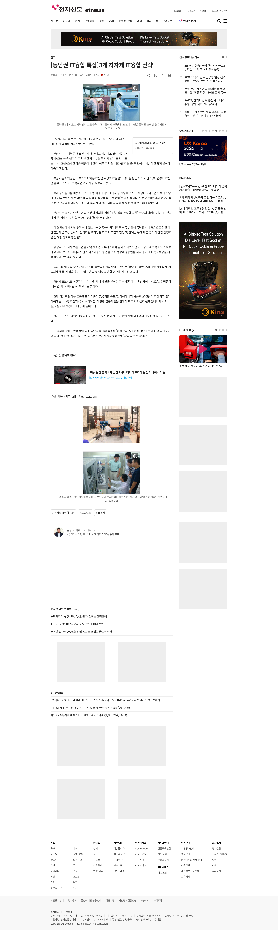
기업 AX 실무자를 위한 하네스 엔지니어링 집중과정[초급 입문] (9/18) (89, 715)
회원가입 (223, 10)
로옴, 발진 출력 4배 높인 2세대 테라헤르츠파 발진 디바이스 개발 (127, 372)
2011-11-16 (97, 75)
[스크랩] (155, 75)
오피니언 (168, 21)
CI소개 (215, 865)
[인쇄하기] (169, 75)
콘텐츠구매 (163, 859)
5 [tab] (216, 131)
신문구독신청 (164, 848)
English (177, 10)
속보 (53, 848)
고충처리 (185, 876)
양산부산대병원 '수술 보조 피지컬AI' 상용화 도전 (94, 534)
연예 (95, 848)
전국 (53, 57)
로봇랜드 (86, 512)
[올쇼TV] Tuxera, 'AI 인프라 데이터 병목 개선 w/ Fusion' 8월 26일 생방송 (203, 188)
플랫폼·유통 (125, 21)
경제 (111, 21)
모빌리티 (90, 21)
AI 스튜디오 (119, 854)
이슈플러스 (119, 848)
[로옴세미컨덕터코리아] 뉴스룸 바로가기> (111, 377)
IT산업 (101, 512)
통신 (101, 21)
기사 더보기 (87, 530)
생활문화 (97, 865)
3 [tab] (209, 131)
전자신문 (216, 848)
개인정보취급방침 (190, 871)
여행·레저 (98, 871)
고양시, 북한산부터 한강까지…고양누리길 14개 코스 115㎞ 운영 (205, 67)
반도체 (66, 21)
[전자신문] (78, 8)
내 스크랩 (162, 872)
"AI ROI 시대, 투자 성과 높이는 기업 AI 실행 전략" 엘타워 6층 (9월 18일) (90, 708)
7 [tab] (223, 131)
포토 (95, 854)
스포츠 (76, 876)
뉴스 (53, 842)
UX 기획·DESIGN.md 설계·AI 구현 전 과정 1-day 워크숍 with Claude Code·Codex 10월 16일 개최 (106, 700)
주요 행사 (186, 131)
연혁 (214, 859)
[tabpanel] (203, 91)
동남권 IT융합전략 (146, 148)
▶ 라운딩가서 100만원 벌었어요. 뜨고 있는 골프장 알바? (82, 631)
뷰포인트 (118, 865)
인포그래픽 (119, 871)
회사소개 (68, 911)
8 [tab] (226, 131)
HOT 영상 (186, 330)
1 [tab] (223, 57)
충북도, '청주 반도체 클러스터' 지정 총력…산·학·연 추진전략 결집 (205, 113)
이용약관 (185, 865)
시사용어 (139, 859)
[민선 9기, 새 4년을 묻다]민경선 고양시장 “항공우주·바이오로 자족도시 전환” (205, 91)
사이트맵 (157, 900)
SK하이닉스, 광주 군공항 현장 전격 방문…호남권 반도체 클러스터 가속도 (205, 79)
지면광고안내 (187, 848)
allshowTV (140, 854)
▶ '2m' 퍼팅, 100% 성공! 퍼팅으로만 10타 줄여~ (78, 624)
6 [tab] (220, 131)
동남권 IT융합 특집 (64, 512)
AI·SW (54, 21)
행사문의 (185, 854)
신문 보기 (162, 854)
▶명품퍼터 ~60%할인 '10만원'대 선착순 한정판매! (79, 616)
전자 (77, 21)
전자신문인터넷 (219, 854)
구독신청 (202, 10)
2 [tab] (226, 57)
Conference (141, 848)
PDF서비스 (140, 865)
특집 (75, 882)
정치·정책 (152, 21)
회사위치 (216, 871)
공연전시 (97, 859)
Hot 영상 (118, 859)
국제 (75, 865)
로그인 (215, 10)
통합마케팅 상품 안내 (191, 859)
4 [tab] (213, 131)
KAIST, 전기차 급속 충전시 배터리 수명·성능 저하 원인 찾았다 (204, 102)
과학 (139, 21)
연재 (75, 887)
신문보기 (191, 10)
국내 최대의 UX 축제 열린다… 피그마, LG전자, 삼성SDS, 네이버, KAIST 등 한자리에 (202, 201)
